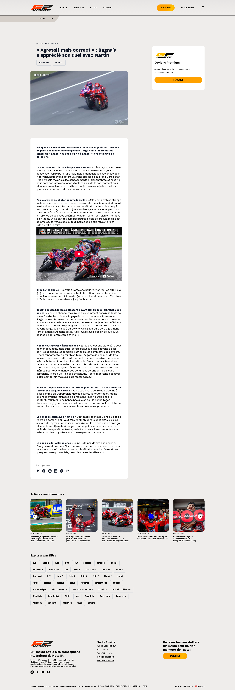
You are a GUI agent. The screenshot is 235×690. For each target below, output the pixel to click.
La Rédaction (41, 44)
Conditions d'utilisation (48, 686)
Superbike (79, 8)
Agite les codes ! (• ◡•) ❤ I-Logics (190, 686)
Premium (107, 8)
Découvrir (178, 80)
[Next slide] (200, 517)
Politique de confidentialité (71, 686)
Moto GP (63, 8)
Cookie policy (90, 686)
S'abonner (175, 656)
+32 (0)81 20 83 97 (105, 660)
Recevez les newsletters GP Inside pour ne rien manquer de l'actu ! (181, 646)
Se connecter (187, 8)
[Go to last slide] (35, 517)
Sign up (33, 686)
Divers (93, 8)
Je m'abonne (165, 8)
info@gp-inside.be (105, 657)
